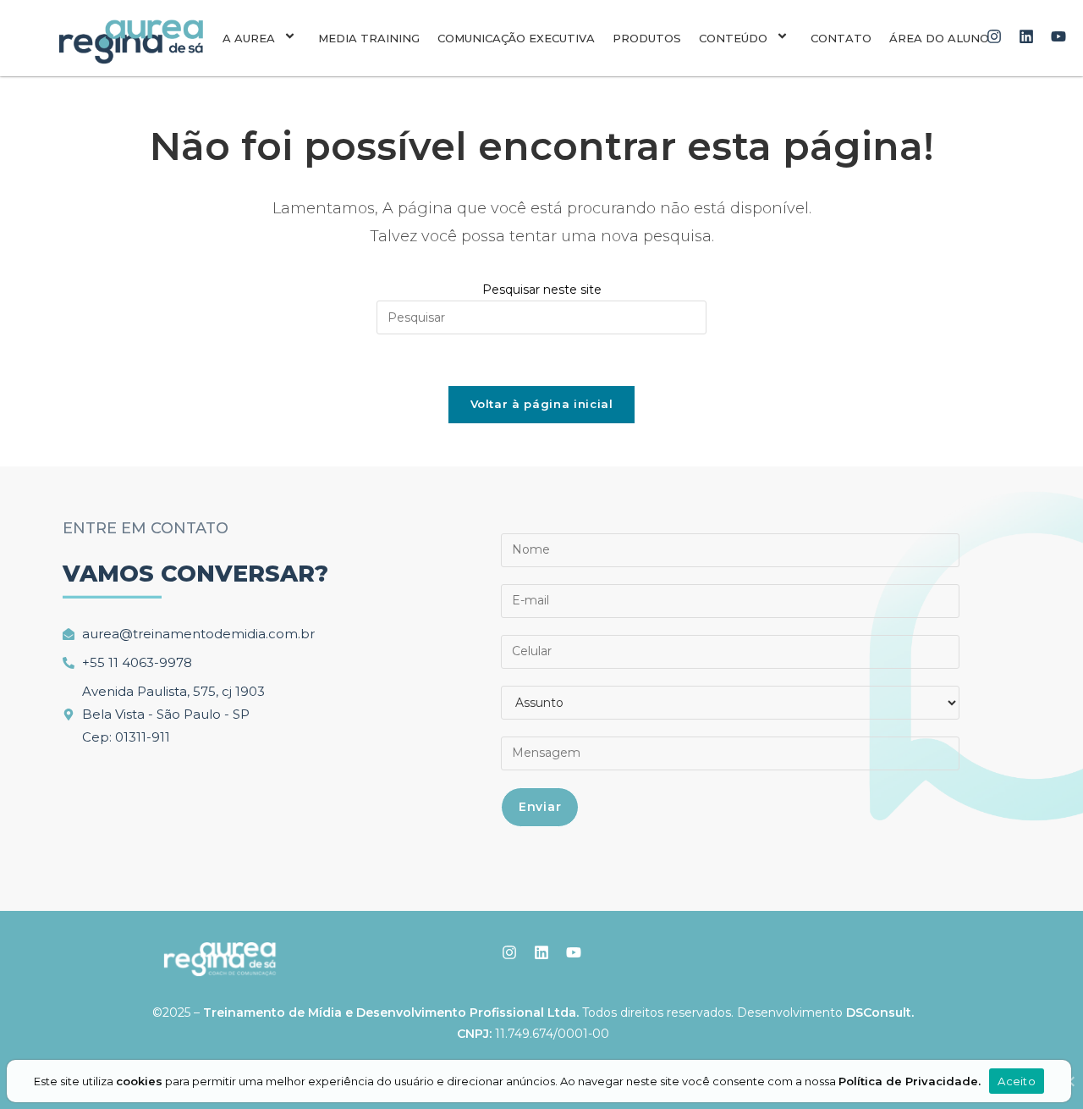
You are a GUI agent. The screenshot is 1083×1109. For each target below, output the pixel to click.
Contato (841, 38)
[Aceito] (1068, 1081)
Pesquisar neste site (542, 289)
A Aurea (249, 38)
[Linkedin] (1026, 37)
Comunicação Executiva (516, 38)
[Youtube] (1058, 37)
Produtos (647, 38)
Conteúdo (733, 38)
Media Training (369, 38)
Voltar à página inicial (541, 404)
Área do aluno (939, 38)
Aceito (1017, 1081)
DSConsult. (880, 1012)
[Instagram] (994, 37)
